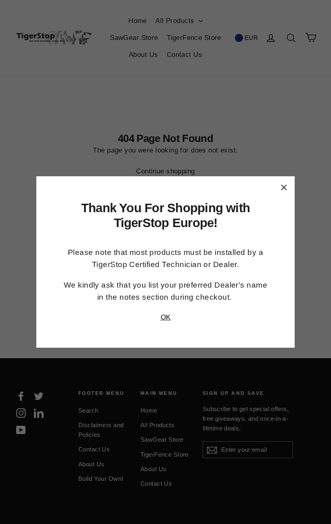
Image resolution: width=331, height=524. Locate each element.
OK (166, 317)
